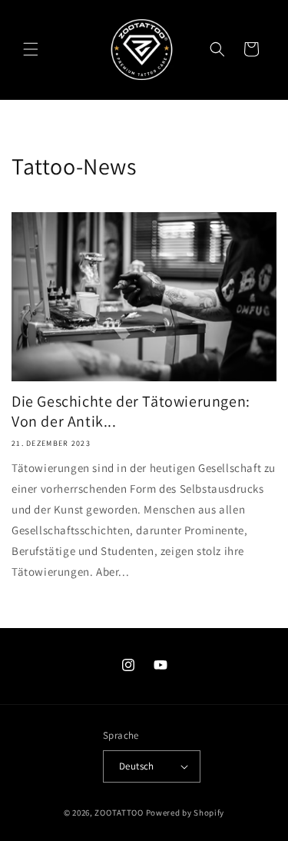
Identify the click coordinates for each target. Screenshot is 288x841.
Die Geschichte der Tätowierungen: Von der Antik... (131, 411)
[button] (31, 49)
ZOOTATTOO (118, 812)
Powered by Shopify (185, 812)
